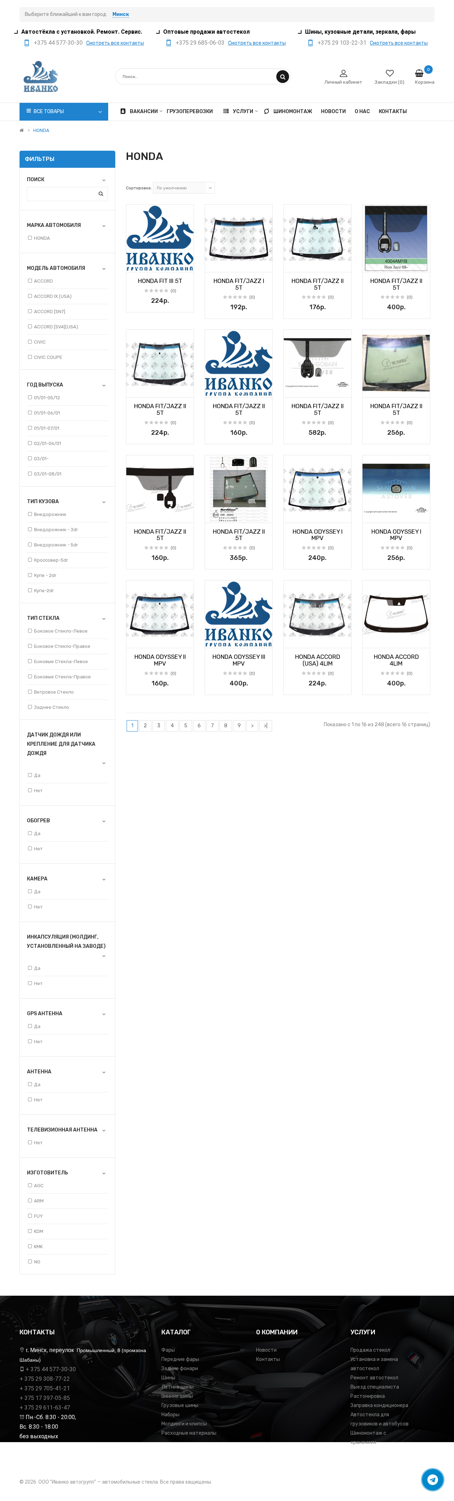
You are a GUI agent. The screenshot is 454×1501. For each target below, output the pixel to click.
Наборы (170, 1415)
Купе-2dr (44, 590)
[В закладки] (134, 264)
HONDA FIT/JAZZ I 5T (239, 284)
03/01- (41, 458)
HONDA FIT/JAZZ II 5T (318, 284)
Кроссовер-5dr (51, 560)
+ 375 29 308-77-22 (45, 1378)
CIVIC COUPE (48, 357)
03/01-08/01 (47, 474)
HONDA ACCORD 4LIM (396, 660)
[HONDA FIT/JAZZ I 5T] (238, 238)
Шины (168, 1378)
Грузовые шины (179, 1405)
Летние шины (177, 1387)
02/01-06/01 (47, 443)
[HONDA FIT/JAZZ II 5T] (317, 238)
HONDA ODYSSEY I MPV (318, 535)
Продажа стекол (370, 1350)
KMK (38, 1246)
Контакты (268, 1359)
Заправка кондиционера (379, 1405)
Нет (38, 790)
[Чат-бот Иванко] (432, 1479)
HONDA (41, 130)
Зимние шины (177, 1396)
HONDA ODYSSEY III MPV (238, 660)
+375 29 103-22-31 (341, 42)
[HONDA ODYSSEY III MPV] (238, 614)
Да (37, 775)
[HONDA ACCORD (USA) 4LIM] (317, 614)
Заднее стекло (51, 707)
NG (37, 1261)
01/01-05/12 (47, 397)
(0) (173, 290)
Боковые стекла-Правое (62, 676)
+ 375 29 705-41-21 (45, 1388)
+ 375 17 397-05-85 (45, 1398)
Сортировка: (139, 187)
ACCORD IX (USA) (53, 296)
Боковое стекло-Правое (62, 646)
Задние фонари (179, 1369)
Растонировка (367, 1396)
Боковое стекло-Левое (61, 631)
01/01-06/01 (47, 413)
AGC (39, 1185)
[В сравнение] (186, 264)
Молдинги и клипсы (184, 1424)
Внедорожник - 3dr (56, 529)
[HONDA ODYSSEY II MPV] (160, 614)
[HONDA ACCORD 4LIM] (396, 614)
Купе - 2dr (45, 575)
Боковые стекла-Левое (61, 661)
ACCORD (43, 281)
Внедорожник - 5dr (56, 544)
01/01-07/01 (46, 428)
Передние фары (180, 1359)
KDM (38, 1231)
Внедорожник (50, 514)
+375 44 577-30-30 (58, 42)
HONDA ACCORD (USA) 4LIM (317, 660)
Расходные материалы (188, 1433)
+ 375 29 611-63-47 (45, 1407)
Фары (168, 1350)
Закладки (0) (389, 82)
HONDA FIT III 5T (160, 280)
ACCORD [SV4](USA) (56, 326)
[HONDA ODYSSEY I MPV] (317, 489)
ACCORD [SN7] (49, 311)
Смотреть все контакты (115, 43)
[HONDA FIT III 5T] (160, 238)
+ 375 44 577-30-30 (51, 1369)
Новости (266, 1350)
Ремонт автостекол (374, 1378)
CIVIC (40, 342)
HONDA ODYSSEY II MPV (160, 660)
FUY (38, 1216)
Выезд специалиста (374, 1387)
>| (265, 726)
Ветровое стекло (54, 692)
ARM (39, 1200)
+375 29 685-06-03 (200, 42)
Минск (120, 14)
